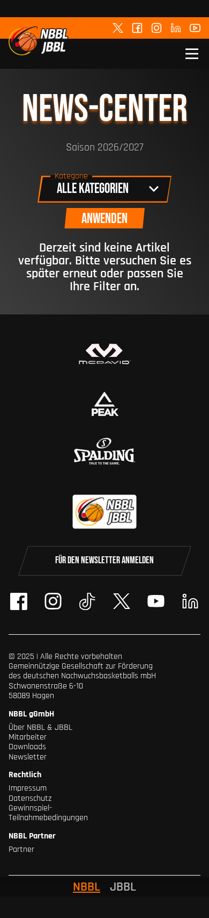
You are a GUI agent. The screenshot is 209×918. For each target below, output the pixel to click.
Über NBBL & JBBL (40, 727)
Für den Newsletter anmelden (104, 560)
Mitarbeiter (28, 737)
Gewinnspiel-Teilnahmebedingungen (48, 812)
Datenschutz (30, 798)
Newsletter (28, 757)
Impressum (28, 788)
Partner (21, 849)
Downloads (27, 746)
